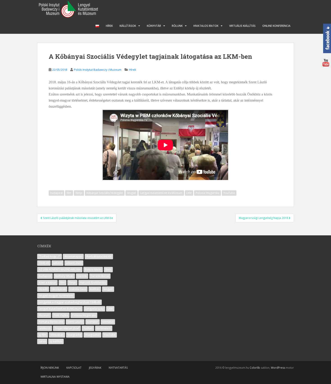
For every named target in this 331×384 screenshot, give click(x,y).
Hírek (109, 26)
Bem (108, 269)
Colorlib (255, 368)
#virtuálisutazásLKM (98, 256)
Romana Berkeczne (51, 322)
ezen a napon (47, 282)
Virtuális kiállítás (242, 26)
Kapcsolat (74, 368)
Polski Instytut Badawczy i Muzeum (97, 70)
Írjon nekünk (50, 368)
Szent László (75, 322)
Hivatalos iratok (205, 26)
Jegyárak (95, 368)
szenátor (92, 322)
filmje (78, 193)
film (69, 193)
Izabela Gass (78, 289)
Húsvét (43, 289)
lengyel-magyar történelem (56, 296)
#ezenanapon (73, 256)
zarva (42, 341)
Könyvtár (154, 26)
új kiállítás (56, 341)
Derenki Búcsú (100, 276)
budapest (56, 193)
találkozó (44, 328)
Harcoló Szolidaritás (93, 282)
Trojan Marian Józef (66, 328)
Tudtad (88, 328)
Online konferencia (276, 26)
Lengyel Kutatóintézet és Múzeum (161, 193)
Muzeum (44, 315)
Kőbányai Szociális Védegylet (104, 193)
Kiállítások (128, 26)
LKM (189, 193)
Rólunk (177, 26)
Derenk (82, 276)
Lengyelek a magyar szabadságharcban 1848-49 (69, 302)
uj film (42, 335)
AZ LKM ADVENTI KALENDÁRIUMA (60, 269)
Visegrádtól (92, 335)
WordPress (278, 368)
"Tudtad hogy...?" (49, 256)
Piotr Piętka (61, 315)
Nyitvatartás (118, 368)
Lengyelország (94, 309)
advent (57, 263)
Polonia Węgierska (207, 193)
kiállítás (95, 289)
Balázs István (93, 269)
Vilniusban (56, 335)
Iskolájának (59, 289)
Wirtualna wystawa (55, 377)
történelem (104, 328)
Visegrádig (74, 335)
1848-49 (44, 263)
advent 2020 (74, 263)
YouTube (229, 193)
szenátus (107, 322)
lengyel (131, 193)
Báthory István (64, 276)
